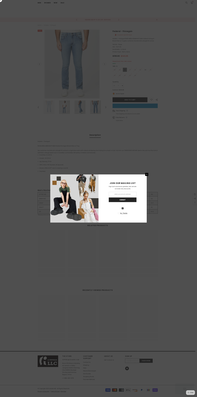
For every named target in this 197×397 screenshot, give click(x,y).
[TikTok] (122, 208)
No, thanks (123, 213)
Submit (123, 200)
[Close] (146, 174)
